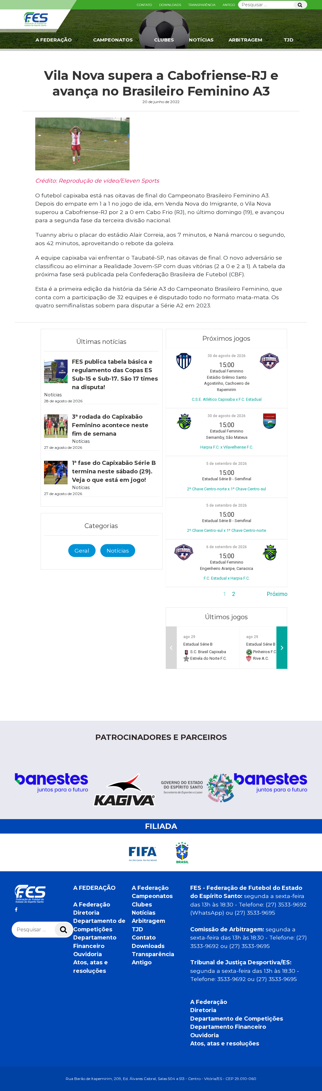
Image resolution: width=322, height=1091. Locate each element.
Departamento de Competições (236, 1018)
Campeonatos (113, 40)
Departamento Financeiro (228, 1026)
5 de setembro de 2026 (226, 463)
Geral (82, 550)
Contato (144, 5)
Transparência (201, 5)
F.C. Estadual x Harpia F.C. (227, 578)
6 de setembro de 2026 (226, 547)
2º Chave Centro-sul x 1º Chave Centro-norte (226, 530)
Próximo (277, 594)
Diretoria (86, 912)
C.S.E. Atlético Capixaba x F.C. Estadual (227, 399)
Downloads (170, 5)
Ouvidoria (87, 954)
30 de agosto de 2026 (227, 356)
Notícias (201, 40)
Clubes (164, 40)
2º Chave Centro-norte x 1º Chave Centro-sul (226, 489)
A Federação (91, 904)
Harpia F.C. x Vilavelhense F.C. (226, 447)
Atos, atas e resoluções (224, 1043)
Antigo (229, 5)
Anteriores (179, 594)
